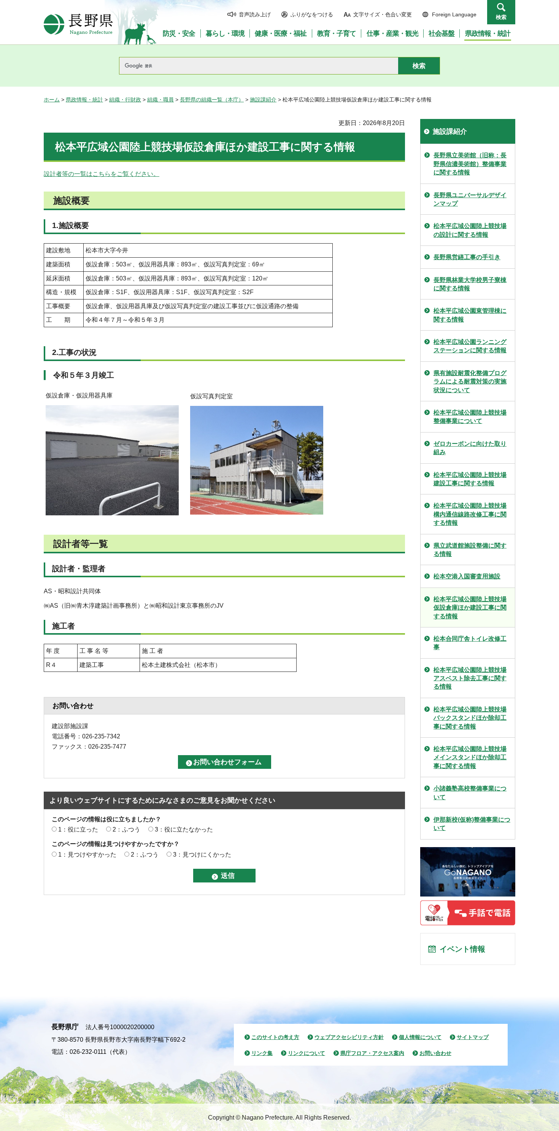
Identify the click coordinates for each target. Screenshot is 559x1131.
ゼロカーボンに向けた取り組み (470, 447)
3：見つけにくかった (202, 854)
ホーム (52, 100)
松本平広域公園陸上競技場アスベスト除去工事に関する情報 (470, 678)
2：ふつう (126, 829)
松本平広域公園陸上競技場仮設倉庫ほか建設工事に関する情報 (470, 607)
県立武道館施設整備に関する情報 (470, 549)
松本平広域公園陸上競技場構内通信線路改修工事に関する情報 (470, 514)
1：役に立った (78, 829)
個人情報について (420, 1037)
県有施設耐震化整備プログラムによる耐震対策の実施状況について (470, 381)
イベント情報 (462, 949)
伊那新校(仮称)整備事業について (472, 823)
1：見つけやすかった (87, 854)
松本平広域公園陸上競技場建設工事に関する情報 (470, 479)
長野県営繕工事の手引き (467, 257)
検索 (501, 17)
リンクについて (306, 1053)
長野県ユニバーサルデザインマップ (470, 199)
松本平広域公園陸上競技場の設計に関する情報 (470, 230)
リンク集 (262, 1053)
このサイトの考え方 (275, 1037)
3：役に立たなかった (184, 829)
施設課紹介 (263, 100)
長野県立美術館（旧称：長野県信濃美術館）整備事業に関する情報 (470, 164)
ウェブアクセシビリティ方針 (349, 1037)
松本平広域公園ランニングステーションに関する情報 (470, 346)
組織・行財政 (125, 100)
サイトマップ (473, 1037)
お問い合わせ (435, 1053)
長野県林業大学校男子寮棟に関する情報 (470, 284)
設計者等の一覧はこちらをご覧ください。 (101, 174)
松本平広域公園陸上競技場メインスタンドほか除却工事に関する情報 (470, 757)
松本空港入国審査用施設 (467, 576)
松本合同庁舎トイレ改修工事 (470, 642)
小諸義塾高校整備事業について (470, 792)
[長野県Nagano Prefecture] (78, 24)
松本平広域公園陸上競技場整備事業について (470, 416)
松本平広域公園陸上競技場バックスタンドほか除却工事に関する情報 (470, 718)
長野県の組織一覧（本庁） (212, 100)
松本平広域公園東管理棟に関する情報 (470, 314)
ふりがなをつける (312, 14)
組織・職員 (160, 100)
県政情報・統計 (84, 100)
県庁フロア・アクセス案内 (372, 1053)
